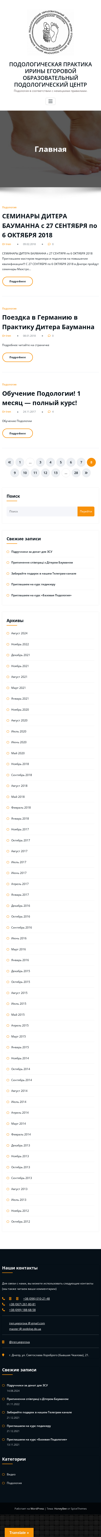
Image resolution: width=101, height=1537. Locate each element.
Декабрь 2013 (20, 1145)
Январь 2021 (20, 699)
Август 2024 (19, 633)
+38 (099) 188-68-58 (22, 1310)
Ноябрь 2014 (20, 1058)
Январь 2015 (20, 1047)
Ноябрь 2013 (20, 1156)
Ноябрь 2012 (20, 1211)
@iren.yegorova (19, 1342)
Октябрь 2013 (20, 1167)
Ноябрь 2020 (20, 710)
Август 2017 (19, 851)
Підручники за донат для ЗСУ (31, 552)
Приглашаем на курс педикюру (33, 584)
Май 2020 (18, 753)
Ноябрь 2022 (20, 644)
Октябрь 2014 (20, 1069)
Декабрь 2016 (20, 906)
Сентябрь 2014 (21, 1080)
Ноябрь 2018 (20, 764)
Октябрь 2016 (20, 916)
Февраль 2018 (21, 808)
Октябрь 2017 (20, 840)
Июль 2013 (18, 1200)
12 (45, 473)
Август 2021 (19, 677)
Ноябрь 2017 (20, 829)
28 (76, 473)
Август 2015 (19, 993)
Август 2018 (19, 786)
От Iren (6, 244)
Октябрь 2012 (20, 1222)
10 (25, 473)
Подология (9, 207)
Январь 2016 (20, 960)
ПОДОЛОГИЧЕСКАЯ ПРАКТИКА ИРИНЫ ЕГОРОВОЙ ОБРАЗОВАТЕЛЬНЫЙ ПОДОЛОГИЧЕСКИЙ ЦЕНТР (50, 75)
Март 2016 (18, 949)
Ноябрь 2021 (20, 666)
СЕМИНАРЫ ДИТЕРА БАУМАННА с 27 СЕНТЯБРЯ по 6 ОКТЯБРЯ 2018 (49, 225)
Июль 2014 (18, 1102)
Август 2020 (19, 720)
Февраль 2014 (21, 1134)
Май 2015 (18, 1015)
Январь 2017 (20, 895)
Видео (11, 1474)
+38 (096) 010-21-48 (36, 1299)
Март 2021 (18, 688)
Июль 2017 (18, 862)
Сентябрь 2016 (21, 927)
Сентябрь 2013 (21, 1178)
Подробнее (17, 281)
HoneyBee (60, 1508)
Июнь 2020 (19, 742)
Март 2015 (18, 1036)
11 (35, 473)
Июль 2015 (18, 1004)
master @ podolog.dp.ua (25, 1329)
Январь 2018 (20, 819)
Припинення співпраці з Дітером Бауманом (42, 562)
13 (56, 473)
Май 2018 (18, 797)
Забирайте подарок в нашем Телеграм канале (43, 573)
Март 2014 (18, 1124)
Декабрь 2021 (20, 655)
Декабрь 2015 (20, 971)
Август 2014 (19, 1091)
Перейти (86, 511)
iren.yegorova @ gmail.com (27, 1323)
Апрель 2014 (20, 1113)
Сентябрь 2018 (21, 775)
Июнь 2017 (19, 873)
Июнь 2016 (19, 938)
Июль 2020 (18, 731)
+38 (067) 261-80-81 (22, 1304)
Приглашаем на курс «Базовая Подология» (41, 595)
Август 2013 (19, 1189)
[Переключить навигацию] (51, 101)
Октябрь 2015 (20, 982)
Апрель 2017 (20, 884)
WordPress (38, 1508)
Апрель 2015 (20, 1025)
